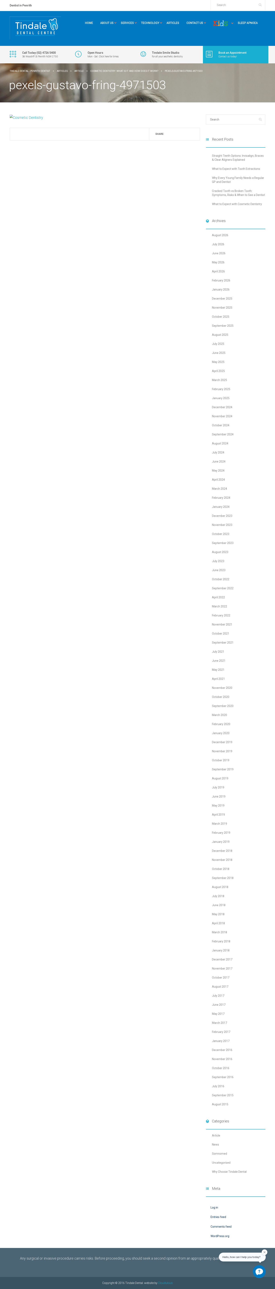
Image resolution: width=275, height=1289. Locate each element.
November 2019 (222, 751)
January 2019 (221, 841)
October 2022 (220, 579)
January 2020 (221, 733)
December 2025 (222, 298)
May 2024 (218, 470)
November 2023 (222, 525)
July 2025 (218, 343)
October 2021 (220, 633)
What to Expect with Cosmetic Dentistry (237, 204)
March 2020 (219, 715)
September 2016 (223, 1077)
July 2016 (218, 1086)
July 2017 (218, 995)
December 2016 (222, 1050)
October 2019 (220, 760)
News (215, 1144)
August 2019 (220, 778)
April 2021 (218, 678)
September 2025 (223, 325)
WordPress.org (220, 1236)
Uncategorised (221, 1162)
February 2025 (221, 389)
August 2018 (220, 887)
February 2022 (221, 615)
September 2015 (223, 1095)
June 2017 (218, 1004)
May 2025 (218, 362)
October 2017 (220, 977)
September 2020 (223, 706)
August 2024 (220, 443)
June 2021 (218, 660)
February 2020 (221, 724)
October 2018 (220, 869)
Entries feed (218, 1217)
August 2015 (220, 1104)
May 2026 (218, 262)
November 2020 (222, 687)
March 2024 (219, 488)
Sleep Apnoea (248, 23)
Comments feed (221, 1226)
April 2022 (218, 597)
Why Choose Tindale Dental (229, 1171)
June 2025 (218, 352)
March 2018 (219, 932)
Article (216, 1135)
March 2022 (219, 606)
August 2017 (220, 986)
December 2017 (222, 959)
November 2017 (222, 968)
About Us (107, 23)
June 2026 (218, 253)
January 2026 (221, 289)
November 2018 (222, 859)
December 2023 (222, 515)
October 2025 (220, 316)
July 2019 (218, 787)
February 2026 (221, 280)
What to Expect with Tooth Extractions (236, 168)
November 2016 (222, 1059)
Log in (214, 1207)
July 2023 (218, 561)
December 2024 (222, 407)
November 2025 (222, 307)
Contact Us (194, 23)
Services (127, 23)
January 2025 (221, 398)
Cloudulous (165, 1283)
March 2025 (219, 380)
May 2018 (218, 914)
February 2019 (221, 832)
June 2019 (218, 796)
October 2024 (220, 425)
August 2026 (220, 235)
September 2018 (223, 878)
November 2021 (222, 624)
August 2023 (220, 552)
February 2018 (221, 941)
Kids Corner (220, 23)
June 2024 (218, 461)
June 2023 (218, 570)
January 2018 (221, 950)
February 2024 (221, 497)
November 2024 (222, 416)
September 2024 (223, 434)
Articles (172, 23)
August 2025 (220, 334)
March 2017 (219, 1022)
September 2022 (223, 588)
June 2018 (218, 905)
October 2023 (220, 534)
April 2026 (218, 271)
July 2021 (218, 651)
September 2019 (223, 769)
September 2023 (223, 543)
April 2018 (218, 923)
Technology (150, 23)
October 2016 (220, 1068)
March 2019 (219, 823)
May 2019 (218, 805)
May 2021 (218, 669)
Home (89, 23)
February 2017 (221, 1031)
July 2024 (218, 452)
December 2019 (222, 742)
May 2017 (218, 1013)
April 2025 (218, 371)
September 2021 (223, 642)
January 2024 (221, 506)
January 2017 (221, 1041)
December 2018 (222, 850)
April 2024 (218, 479)
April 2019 (218, 814)
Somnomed (219, 1153)
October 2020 (220, 697)
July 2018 (218, 896)
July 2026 (218, 244)
